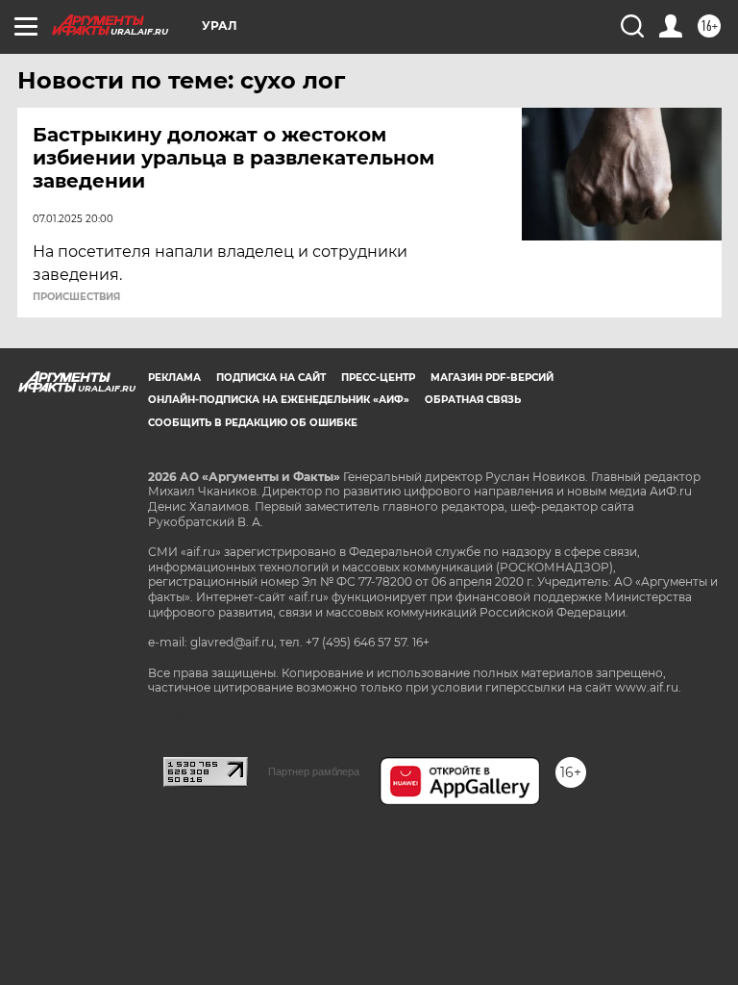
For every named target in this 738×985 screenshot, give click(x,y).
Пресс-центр (378, 377)
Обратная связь (473, 399)
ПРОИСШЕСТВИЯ (76, 297)
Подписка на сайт (271, 377)
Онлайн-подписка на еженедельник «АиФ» (278, 399)
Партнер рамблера (313, 771)
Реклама (174, 377)
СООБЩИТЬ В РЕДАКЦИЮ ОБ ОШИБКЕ (252, 423)
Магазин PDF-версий (492, 377)
